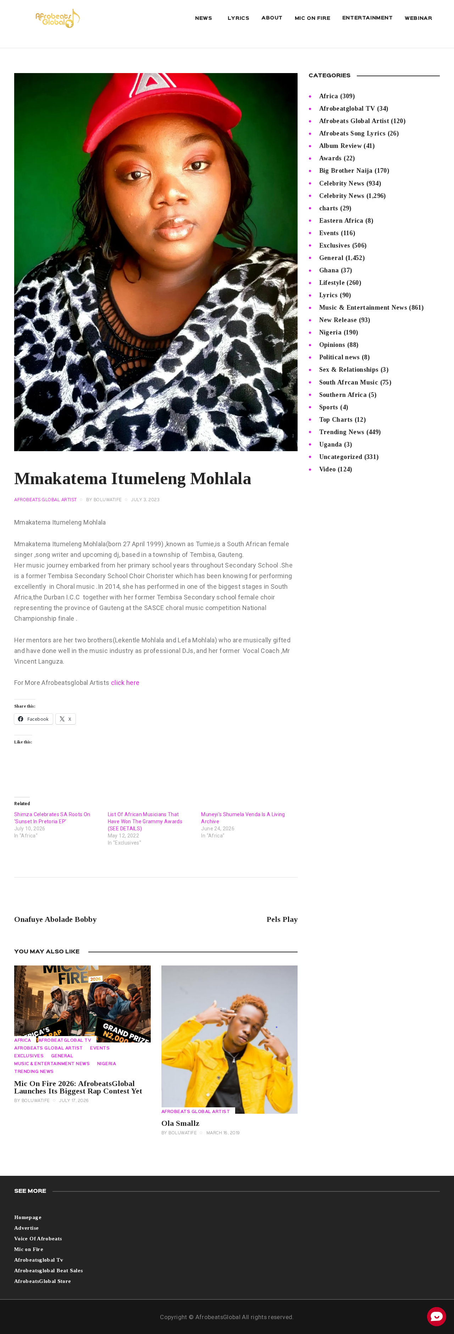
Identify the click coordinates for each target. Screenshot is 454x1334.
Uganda (330, 444)
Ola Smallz (180, 1123)
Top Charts (336, 419)
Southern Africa (343, 394)
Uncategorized (340, 456)
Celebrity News (342, 183)
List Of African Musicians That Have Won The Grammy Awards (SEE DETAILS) (145, 821)
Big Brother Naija (346, 170)
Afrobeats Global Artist (45, 500)
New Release (338, 319)
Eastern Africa (341, 220)
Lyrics (328, 295)
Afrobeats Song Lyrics (352, 133)
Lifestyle (332, 282)
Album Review (340, 145)
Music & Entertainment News (52, 1064)
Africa (22, 1040)
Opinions (332, 344)
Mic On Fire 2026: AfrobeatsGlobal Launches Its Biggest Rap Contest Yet (78, 1087)
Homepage (27, 1217)
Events (100, 1048)
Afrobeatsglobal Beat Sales (48, 1270)
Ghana (329, 270)
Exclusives (29, 1056)
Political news (339, 357)
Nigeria (106, 1064)
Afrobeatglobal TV (65, 1040)
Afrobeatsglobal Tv (38, 1260)
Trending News (34, 1072)
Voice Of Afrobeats (38, 1238)
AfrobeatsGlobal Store (42, 1281)
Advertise (26, 1228)
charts (328, 208)
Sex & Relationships (349, 369)
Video (327, 469)
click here (125, 682)
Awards (330, 158)
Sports (328, 407)
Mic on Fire (28, 1249)
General (62, 1056)
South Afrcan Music (348, 382)
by (104, 500)
